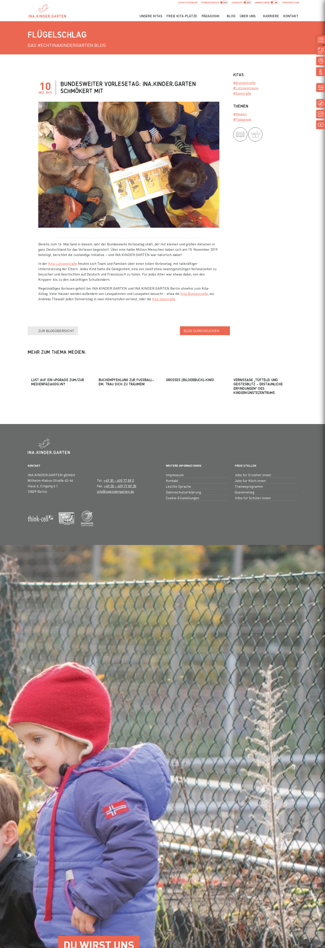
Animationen (262, 2)
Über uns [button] (248, 16)
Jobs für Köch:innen (250, 480)
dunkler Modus (210, 2)
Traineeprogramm (249, 486)
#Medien (240, 114)
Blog (231, 16)
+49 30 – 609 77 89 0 (118, 480)
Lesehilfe (237, 2)
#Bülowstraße (244, 82)
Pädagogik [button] (211, 16)
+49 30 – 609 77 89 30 (120, 486)
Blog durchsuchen (201, 330)
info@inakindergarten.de (115, 491)
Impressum (175, 474)
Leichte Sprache (187, 2)
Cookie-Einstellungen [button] (182, 497)
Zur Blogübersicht (56, 330)
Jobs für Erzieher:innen (253, 474)
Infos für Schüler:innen (253, 497)
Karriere (271, 16)
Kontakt (290, 16)
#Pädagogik (242, 119)
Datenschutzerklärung (183, 492)
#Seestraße (242, 93)
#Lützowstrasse (245, 88)
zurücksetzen (290, 2)
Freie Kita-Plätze (181, 16)
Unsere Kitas (151, 16)
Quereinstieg (244, 492)
